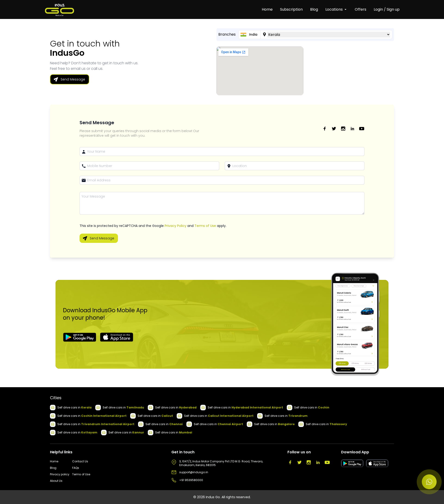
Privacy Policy (175, 225)
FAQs (75, 468)
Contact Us (80, 461)
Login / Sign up (387, 9)
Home (267, 9)
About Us (56, 481)
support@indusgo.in (193, 472)
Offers (360, 9)
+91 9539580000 (191, 480)
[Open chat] (429, 481)
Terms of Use (205, 225)
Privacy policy (59, 474)
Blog (314, 9)
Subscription (291, 9)
